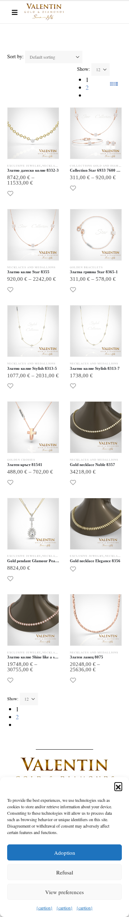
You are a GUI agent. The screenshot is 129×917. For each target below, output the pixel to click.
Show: (83, 68)
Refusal (64, 872)
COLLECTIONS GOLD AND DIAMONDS (98, 165)
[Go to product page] (33, 133)
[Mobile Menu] (14, 12)
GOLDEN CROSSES (21, 459)
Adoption (64, 852)
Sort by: (15, 56)
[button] (118, 786)
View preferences (64, 892)
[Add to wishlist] (10, 193)
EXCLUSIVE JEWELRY (24, 165)
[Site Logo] (44, 12)
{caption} (44, 908)
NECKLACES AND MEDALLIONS (31, 267)
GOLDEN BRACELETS (86, 267)
